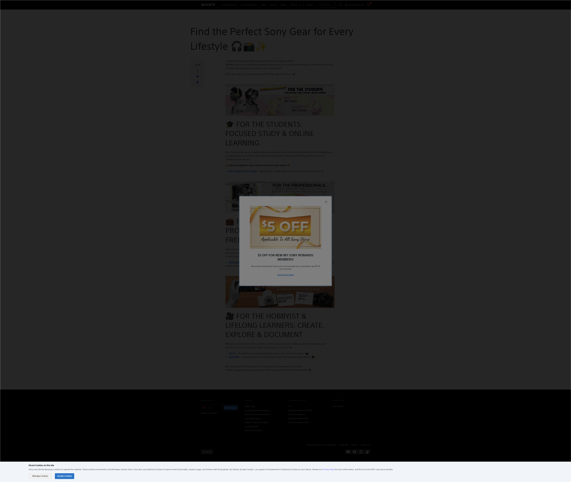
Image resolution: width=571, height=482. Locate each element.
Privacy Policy (329, 469)
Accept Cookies (64, 476)
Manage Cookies (40, 476)
